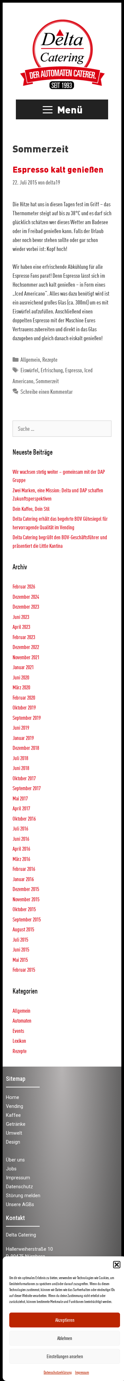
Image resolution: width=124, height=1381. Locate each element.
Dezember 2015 (26, 889)
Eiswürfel (29, 370)
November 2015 (26, 899)
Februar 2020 (24, 697)
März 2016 (21, 859)
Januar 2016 (23, 879)
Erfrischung (52, 370)
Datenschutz (19, 1187)
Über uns (15, 1160)
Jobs (11, 1169)
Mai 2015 (20, 959)
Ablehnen (64, 1338)
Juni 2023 (21, 617)
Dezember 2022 (26, 647)
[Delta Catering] (62, 53)
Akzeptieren (64, 1320)
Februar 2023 (24, 637)
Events (18, 1031)
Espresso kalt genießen (58, 169)
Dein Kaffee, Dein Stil (31, 509)
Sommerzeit (47, 381)
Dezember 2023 (26, 606)
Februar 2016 (24, 869)
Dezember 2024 (26, 596)
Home (12, 1097)
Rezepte (50, 359)
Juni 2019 (21, 727)
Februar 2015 (24, 969)
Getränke (15, 1124)
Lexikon (19, 1040)
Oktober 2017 (24, 778)
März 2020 (21, 687)
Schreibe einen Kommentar (47, 391)
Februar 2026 (24, 586)
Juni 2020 (21, 677)
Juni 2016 (21, 838)
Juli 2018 (20, 758)
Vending (14, 1106)
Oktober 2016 (24, 818)
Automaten (22, 1020)
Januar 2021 (23, 667)
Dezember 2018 (26, 748)
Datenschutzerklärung (58, 1372)
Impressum (82, 1372)
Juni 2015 (21, 949)
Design (13, 1142)
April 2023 (21, 627)
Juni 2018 (21, 768)
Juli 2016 (20, 828)
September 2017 (27, 788)
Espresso (73, 370)
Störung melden (23, 1195)
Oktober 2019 (24, 707)
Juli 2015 (20, 939)
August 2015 (23, 929)
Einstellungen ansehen (65, 1356)
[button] (116, 1264)
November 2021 (26, 657)
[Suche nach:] (62, 429)
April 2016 (21, 848)
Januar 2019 (23, 738)
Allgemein (30, 359)
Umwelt (14, 1133)
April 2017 (21, 808)
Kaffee (13, 1115)
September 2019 (27, 717)
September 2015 (27, 919)
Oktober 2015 (24, 909)
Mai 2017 (20, 798)
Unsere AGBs (20, 1204)
